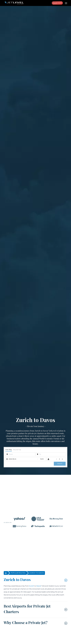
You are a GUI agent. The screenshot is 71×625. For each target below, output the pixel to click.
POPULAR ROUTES (18, 573)
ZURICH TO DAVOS (36, 573)
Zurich (37, 430)
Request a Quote (57, 3)
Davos (45, 430)
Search (59, 463)
